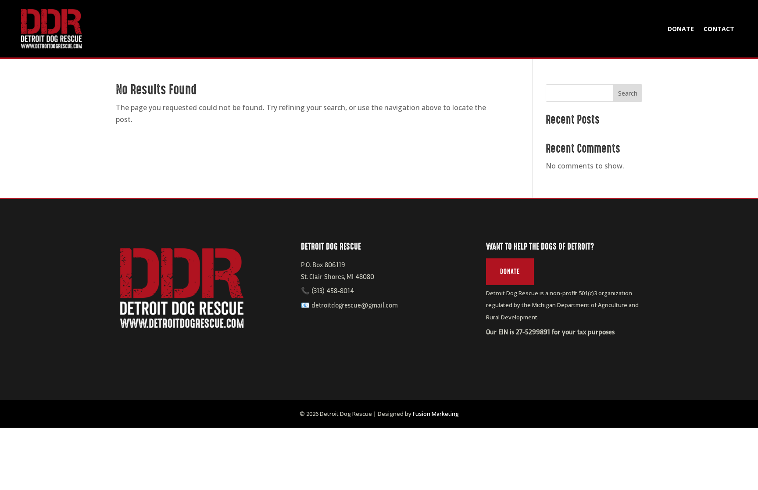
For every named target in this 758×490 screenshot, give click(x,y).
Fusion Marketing (436, 414)
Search (627, 93)
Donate (681, 29)
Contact (719, 29)
